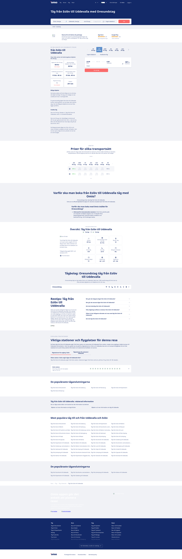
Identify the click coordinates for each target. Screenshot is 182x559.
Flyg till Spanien (95, 525)
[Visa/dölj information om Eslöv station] (129, 369)
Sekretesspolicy (93, 554)
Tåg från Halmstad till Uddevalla (59, 449)
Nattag (53, 532)
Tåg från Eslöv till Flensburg (98, 387)
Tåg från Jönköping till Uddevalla (59, 452)
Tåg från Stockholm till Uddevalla (100, 439)
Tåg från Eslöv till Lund (117, 430)
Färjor (73, 2)
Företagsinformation (70, 554)
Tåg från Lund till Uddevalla (98, 446)
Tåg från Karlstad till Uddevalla (119, 455)
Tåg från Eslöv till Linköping (118, 436)
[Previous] (69, 163)
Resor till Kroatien (117, 525)
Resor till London (116, 535)
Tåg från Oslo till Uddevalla (98, 443)
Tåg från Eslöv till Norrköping (119, 433)
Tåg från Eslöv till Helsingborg (79, 433)
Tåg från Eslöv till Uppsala (57, 439)
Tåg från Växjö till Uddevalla (98, 449)
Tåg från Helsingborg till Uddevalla (120, 446)
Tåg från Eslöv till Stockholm (58, 387)
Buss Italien (74, 528)
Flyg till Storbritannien (97, 532)
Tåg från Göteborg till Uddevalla (119, 439)
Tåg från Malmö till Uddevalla (79, 443)
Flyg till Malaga (95, 535)
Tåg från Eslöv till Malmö (117, 423)
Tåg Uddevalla (62, 483)
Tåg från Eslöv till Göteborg (78, 387)
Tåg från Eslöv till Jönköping (98, 436)
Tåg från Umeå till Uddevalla (118, 449)
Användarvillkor (82, 554)
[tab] (91, 54)
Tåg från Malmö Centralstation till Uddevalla (82, 446)
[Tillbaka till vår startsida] (55, 2)
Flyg (69, 2)
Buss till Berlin (75, 530)
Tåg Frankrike (55, 535)
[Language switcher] (104, 2)
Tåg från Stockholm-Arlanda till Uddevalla (82, 452)
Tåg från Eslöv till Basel (77, 436)
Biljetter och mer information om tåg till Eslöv (63, 407)
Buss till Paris (75, 532)
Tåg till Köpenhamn (56, 530)
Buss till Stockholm (76, 535)
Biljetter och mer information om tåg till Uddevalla (105, 407)
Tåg (60, 2)
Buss (72, 523)
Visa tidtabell (57, 85)
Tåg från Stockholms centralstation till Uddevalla (124, 443)
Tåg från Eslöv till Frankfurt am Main (60, 430)
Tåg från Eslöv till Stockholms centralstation (103, 427)
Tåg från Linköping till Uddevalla (99, 452)
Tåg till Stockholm (56, 525)
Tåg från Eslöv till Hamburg (78, 427)
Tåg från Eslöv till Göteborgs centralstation (82, 430)
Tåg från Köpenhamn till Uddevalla (60, 443)
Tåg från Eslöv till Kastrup (57, 391)
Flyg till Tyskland (95, 530)
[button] (87, 21)
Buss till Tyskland (76, 525)
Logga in (129, 2)
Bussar (64, 2)
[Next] (128, 49)
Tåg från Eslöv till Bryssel (117, 427)
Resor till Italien (116, 528)
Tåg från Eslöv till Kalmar (77, 439)
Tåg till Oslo (54, 528)
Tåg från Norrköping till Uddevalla (80, 449)
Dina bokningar (113, 2)
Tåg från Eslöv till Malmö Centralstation (101, 430)
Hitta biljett (57, 66)
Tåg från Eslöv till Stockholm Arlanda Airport (62, 433)
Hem (52, 483)
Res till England (116, 530)
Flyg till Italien (95, 528)
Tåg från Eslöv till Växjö (57, 436)
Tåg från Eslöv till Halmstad (98, 433)
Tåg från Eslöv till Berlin (57, 427)
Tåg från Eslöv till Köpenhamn (119, 387)
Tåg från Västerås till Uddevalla (99, 455)
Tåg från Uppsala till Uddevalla (119, 452)
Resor (113, 523)
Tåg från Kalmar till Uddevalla (58, 455)
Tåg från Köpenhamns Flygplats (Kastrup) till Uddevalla (85, 455)
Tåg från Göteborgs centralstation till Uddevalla (63, 446)
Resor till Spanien (116, 532)
